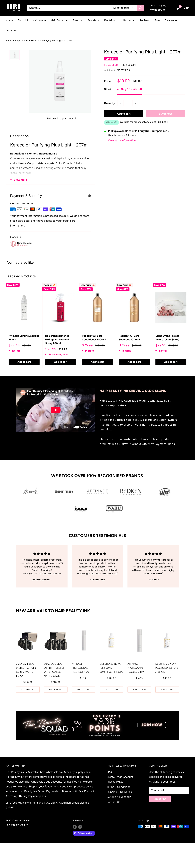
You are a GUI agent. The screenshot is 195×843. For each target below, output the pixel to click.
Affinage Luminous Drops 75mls (24, 337)
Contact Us (113, 802)
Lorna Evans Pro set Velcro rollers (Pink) (167, 337)
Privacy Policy (114, 781)
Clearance (171, 20)
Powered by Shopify (17, 824)
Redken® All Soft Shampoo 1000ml (129, 337)
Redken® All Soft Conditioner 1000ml (94, 337)
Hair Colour (58, 20)
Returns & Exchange (118, 796)
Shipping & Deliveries (119, 791)
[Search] (140, 8)
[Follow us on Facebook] (75, 827)
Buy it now (165, 113)
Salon (76, 20)
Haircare (38, 20)
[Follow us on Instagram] (80, 827)
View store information (122, 140)
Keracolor (111, 65)
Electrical (109, 20)
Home (9, 20)
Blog (109, 771)
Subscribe (160, 798)
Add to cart (123, 113)
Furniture (11, 30)
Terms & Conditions (118, 786)
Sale (157, 20)
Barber (127, 20)
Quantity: (110, 103)
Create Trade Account (119, 776)
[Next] (189, 324)
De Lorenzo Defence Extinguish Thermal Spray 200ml (57, 339)
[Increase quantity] (136, 103)
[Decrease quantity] (120, 103)
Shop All (23, 20)
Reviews (145, 20)
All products (21, 40)
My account (157, 9)
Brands (92, 20)
